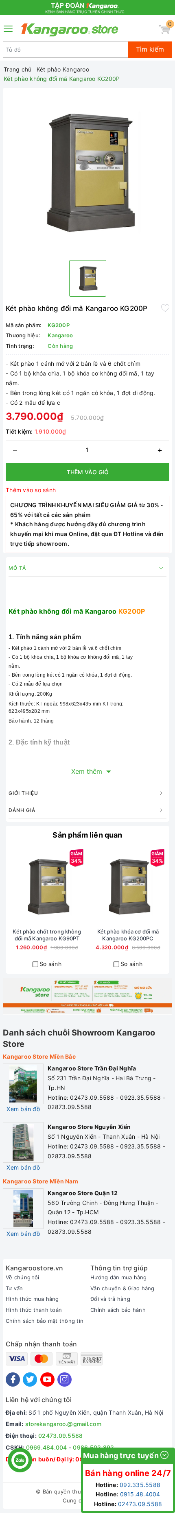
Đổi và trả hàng (110, 1299)
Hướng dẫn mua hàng (118, 1277)
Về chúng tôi (22, 1277)
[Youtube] (47, 1379)
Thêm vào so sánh (31, 489)
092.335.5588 (140, 1484)
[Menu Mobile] (8, 28)
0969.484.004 (46, 1447)
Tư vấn (14, 1288)
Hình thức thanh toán (34, 1310)
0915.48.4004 (140, 1494)
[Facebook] (13, 1379)
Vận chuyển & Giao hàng (122, 1288)
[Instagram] (64, 1379)
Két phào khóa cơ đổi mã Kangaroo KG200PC (128, 935)
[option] (87, 172)
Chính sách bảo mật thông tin (44, 1321)
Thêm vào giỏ (88, 472)
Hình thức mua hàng (32, 1299)
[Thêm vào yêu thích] (165, 308)
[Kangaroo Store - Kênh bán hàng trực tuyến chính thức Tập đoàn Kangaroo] (69, 30)
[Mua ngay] (18, 887)
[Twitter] (30, 1379)
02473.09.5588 (60, 1435)
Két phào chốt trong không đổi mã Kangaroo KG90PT (47, 935)
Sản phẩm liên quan (87, 835)
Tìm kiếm (150, 49)
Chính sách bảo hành (118, 1310)
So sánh (50, 963)
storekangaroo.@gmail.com (63, 1423)
